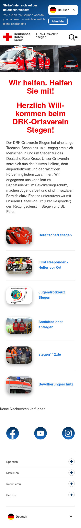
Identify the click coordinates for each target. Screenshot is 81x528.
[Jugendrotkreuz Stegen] (19, 295)
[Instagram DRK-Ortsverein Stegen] (68, 433)
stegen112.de (50, 354)
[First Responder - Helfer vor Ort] (19, 265)
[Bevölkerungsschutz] (19, 384)
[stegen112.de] (19, 355)
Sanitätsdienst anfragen (51, 324)
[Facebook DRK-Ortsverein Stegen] (12, 433)
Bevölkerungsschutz (56, 384)
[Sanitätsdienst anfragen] (19, 325)
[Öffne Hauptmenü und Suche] (73, 37)
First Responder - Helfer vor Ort (53, 265)
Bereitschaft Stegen (55, 234)
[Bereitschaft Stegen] (19, 235)
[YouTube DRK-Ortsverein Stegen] (40, 433)
